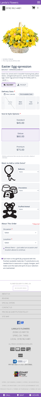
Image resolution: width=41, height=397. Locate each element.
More (4, 80)
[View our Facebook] (18, 323)
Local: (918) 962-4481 (20, 339)
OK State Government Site (28, 385)
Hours (35, 395)
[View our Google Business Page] (22, 323)
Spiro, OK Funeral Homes (12, 382)
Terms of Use (35, 389)
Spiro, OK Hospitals (31, 382)
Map (21, 395)
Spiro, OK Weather (9, 385)
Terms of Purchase (21, 389)
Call (7, 395)
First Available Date (26, 94)
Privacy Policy (6, 389)
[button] (35, 8)
